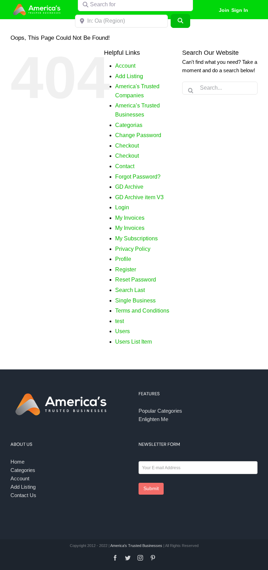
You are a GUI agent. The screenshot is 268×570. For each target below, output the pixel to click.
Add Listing (129, 76)
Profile (123, 259)
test (119, 321)
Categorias (128, 125)
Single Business (135, 300)
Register (125, 269)
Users (122, 331)
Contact (124, 166)
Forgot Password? (138, 177)
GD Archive (129, 187)
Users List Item (133, 342)
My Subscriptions (136, 238)
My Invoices (129, 218)
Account (125, 66)
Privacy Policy (132, 249)
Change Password (138, 135)
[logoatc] (37, 5)
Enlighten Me (153, 419)
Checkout (127, 146)
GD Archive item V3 (139, 197)
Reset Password (135, 280)
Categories (22, 470)
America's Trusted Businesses (136, 545)
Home (17, 462)
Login (122, 207)
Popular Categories (160, 411)
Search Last (130, 290)
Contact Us (23, 495)
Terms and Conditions (142, 311)
